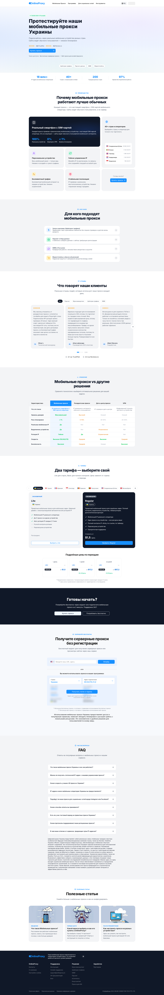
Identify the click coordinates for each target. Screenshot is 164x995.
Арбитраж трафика (66, 66)
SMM (89, 66)
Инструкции (54, 967)
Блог (51, 978)
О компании (33, 970)
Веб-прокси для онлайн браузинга (72, 56)
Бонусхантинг (76, 981)
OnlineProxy (107, 991)
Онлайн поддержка (56, 970)
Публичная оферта (34, 991)
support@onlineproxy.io (57, 973)
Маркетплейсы (99, 66)
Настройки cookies (35, 973)
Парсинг (74, 975)
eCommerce (75, 978)
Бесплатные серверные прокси (49, 56)
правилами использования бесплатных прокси (96, 708)
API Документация (56, 975)
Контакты (32, 967)
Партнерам (97, 967)
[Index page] (37, 3)
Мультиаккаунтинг (78, 967)
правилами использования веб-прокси (94, 710)
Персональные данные (48, 991)
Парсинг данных (80, 66)
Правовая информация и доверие (66, 991)
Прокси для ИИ (77, 984)
